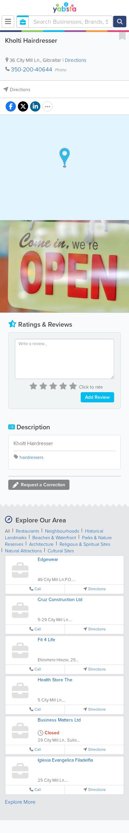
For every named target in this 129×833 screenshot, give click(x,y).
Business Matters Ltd (59, 720)
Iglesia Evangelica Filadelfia (65, 760)
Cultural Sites (61, 550)
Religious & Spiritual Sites (85, 544)
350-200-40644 (31, 69)
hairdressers (31, 457)
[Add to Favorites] (122, 35)
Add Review (97, 397)
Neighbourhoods (62, 531)
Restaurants (27, 531)
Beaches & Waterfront (54, 537)
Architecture (41, 544)
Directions (75, 60)
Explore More (20, 802)
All (7, 531)
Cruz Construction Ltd (60, 599)
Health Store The (55, 679)
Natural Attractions (23, 550)
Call (37, 589)
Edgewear (48, 559)
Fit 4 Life (46, 639)
